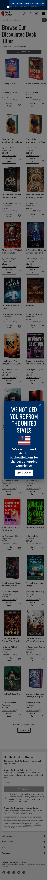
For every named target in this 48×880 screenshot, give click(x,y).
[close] (40, 405)
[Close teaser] (8, 7)
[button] (27, 3)
